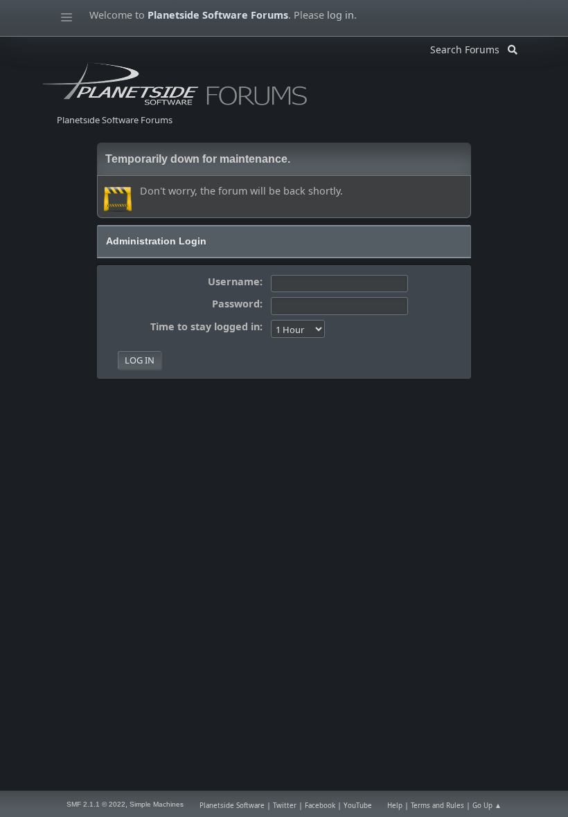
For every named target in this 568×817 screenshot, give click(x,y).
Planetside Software (232, 805)
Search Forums (469, 47)
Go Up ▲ (487, 805)
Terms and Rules (437, 805)
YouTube (358, 805)
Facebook (320, 805)
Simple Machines (157, 804)
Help (394, 805)
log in (340, 14)
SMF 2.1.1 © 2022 (95, 804)
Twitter (284, 805)
